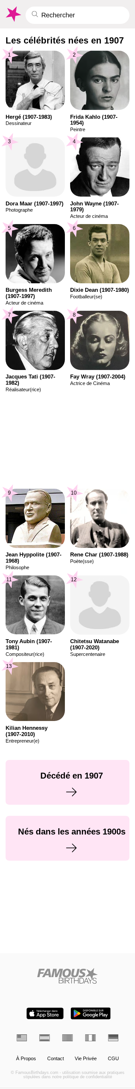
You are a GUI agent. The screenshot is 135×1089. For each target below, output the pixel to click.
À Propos (26, 1059)
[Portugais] (67, 1037)
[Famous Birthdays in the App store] (45, 1013)
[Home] (67, 976)
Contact (55, 1059)
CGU (113, 1059)
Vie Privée (86, 1059)
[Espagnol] (44, 1037)
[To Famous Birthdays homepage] (13, 14)
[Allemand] (113, 1037)
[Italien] (90, 1037)
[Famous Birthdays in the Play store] (90, 1013)
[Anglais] (22, 1037)
